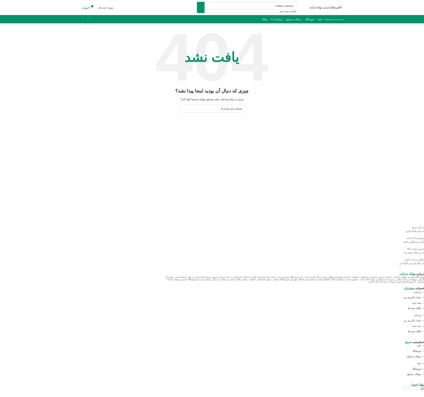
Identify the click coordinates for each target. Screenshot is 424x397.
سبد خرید (416, 302)
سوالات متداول (414, 356)
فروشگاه (416, 351)
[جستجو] (201, 7)
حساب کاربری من (412, 297)
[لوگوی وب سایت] (325, 7)
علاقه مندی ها (414, 308)
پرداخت (417, 292)
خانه (419, 345)
